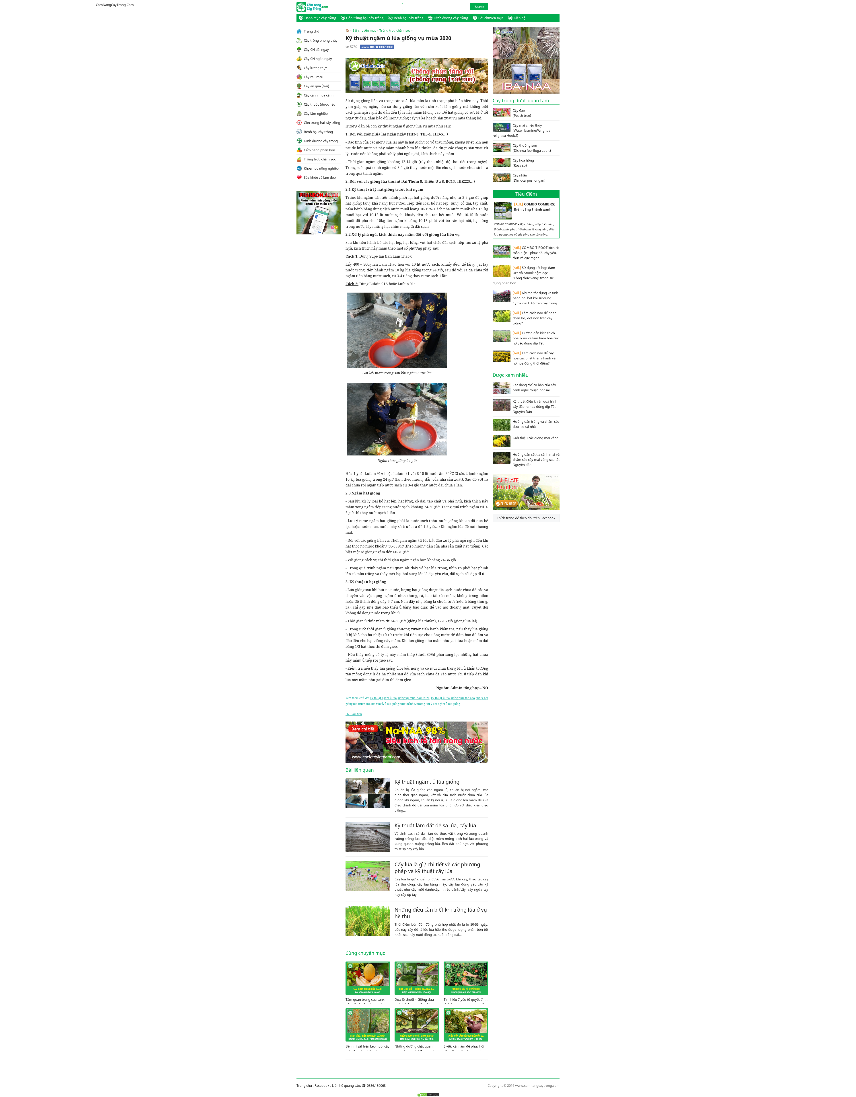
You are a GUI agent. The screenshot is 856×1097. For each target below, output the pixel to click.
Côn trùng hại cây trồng (365, 18)
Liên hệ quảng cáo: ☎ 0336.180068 (359, 1085)
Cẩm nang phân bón (319, 150)
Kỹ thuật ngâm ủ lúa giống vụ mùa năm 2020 (400, 698)
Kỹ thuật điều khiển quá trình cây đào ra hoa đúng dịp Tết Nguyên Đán (535, 406)
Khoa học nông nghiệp (321, 168)
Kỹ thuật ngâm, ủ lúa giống (427, 781)
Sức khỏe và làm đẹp (319, 177)
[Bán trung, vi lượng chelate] (526, 508)
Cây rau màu (313, 77)
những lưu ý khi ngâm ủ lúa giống (438, 704)
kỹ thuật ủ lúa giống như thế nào (453, 698)
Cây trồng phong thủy (320, 40)
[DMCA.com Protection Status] (428, 1095)
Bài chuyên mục (491, 18)
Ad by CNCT (481, 60)
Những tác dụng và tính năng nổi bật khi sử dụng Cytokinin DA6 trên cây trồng (535, 298)
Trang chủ (311, 31)
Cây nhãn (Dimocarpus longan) (529, 177)
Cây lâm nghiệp (315, 113)
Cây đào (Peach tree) (522, 113)
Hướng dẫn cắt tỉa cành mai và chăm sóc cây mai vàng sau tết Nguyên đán (536, 459)
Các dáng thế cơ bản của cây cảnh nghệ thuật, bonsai (534, 387)
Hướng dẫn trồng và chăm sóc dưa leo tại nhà (536, 424)
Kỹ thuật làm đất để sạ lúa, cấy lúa (435, 825)
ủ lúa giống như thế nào (400, 704)
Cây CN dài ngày (316, 49)
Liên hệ (519, 18)
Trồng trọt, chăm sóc (394, 31)
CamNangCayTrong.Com (321, 7)
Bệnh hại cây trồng (409, 18)
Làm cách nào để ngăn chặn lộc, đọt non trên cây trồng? (534, 318)
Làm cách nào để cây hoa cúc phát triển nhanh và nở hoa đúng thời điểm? (534, 358)
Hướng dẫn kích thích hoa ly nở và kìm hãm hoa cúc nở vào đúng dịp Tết (536, 338)
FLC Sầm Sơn (354, 714)
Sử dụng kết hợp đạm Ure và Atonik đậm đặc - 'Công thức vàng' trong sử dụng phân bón (524, 275)
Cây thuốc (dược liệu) (319, 104)
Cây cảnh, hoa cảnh (318, 95)
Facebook (322, 1085)
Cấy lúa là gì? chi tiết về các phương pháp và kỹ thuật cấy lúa (437, 867)
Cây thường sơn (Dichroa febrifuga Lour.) (532, 148)
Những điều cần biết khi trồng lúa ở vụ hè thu (441, 913)
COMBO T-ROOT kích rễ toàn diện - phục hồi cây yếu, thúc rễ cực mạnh (536, 252)
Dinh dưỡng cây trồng (451, 18)
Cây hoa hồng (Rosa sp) (523, 163)
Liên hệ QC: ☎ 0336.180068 (377, 47)
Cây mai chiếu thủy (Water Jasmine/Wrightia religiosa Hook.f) (521, 130)
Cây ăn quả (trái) (316, 86)
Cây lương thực (315, 68)
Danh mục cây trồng (320, 18)
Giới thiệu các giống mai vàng (535, 438)
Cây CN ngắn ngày (317, 58)
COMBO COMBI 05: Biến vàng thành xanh (534, 206)
